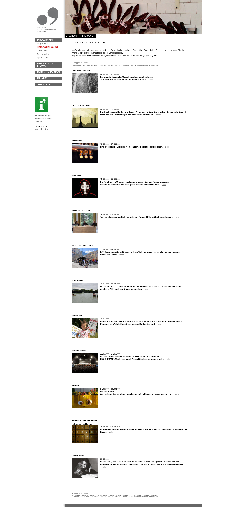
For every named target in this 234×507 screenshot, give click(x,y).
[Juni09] (109, 65)
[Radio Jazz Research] (85, 232)
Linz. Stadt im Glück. (81, 106)
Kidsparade (77, 315)
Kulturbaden (77, 280)
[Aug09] (122, 65)
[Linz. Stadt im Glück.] (85, 127)
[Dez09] (150, 65)
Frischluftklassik (79, 350)
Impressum (40, 118)
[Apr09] (96, 65)
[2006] (74, 63)
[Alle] (156, 65)
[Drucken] (93, 37)
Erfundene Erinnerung (82, 71)
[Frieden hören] (85, 477)
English (48, 115)
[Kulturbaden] (85, 302)
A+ (36, 129)
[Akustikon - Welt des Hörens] (85, 442)
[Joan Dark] (85, 197)
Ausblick (44, 84)
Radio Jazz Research (81, 211)
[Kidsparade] (85, 337)
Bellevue (75, 385)
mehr (151, 80)
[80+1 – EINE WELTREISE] (85, 267)
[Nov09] (143, 65)
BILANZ (42, 78)
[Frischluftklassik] (85, 372)
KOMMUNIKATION (48, 72)
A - (46, 129)
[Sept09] (129, 65)
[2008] (85, 63)
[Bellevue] (85, 407)
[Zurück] (67, 37)
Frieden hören (78, 456)
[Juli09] (116, 65)
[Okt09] (137, 65)
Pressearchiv (43, 54)
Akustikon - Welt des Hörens (84, 420)
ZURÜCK (73, 36)
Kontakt (50, 118)
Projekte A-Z (42, 43)
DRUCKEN (86, 36)
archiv (42, 50)
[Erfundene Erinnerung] (85, 92)
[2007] (79, 63)
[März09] (89, 65)
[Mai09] (103, 65)
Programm (45, 39)
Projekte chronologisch (47, 47)
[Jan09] (75, 65)
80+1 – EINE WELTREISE (82, 246)
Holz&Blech (77, 141)
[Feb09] (81, 65)
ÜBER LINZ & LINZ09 (45, 65)
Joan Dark (76, 176)
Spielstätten (42, 57)
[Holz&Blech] (85, 162)
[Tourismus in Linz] (41, 111)
